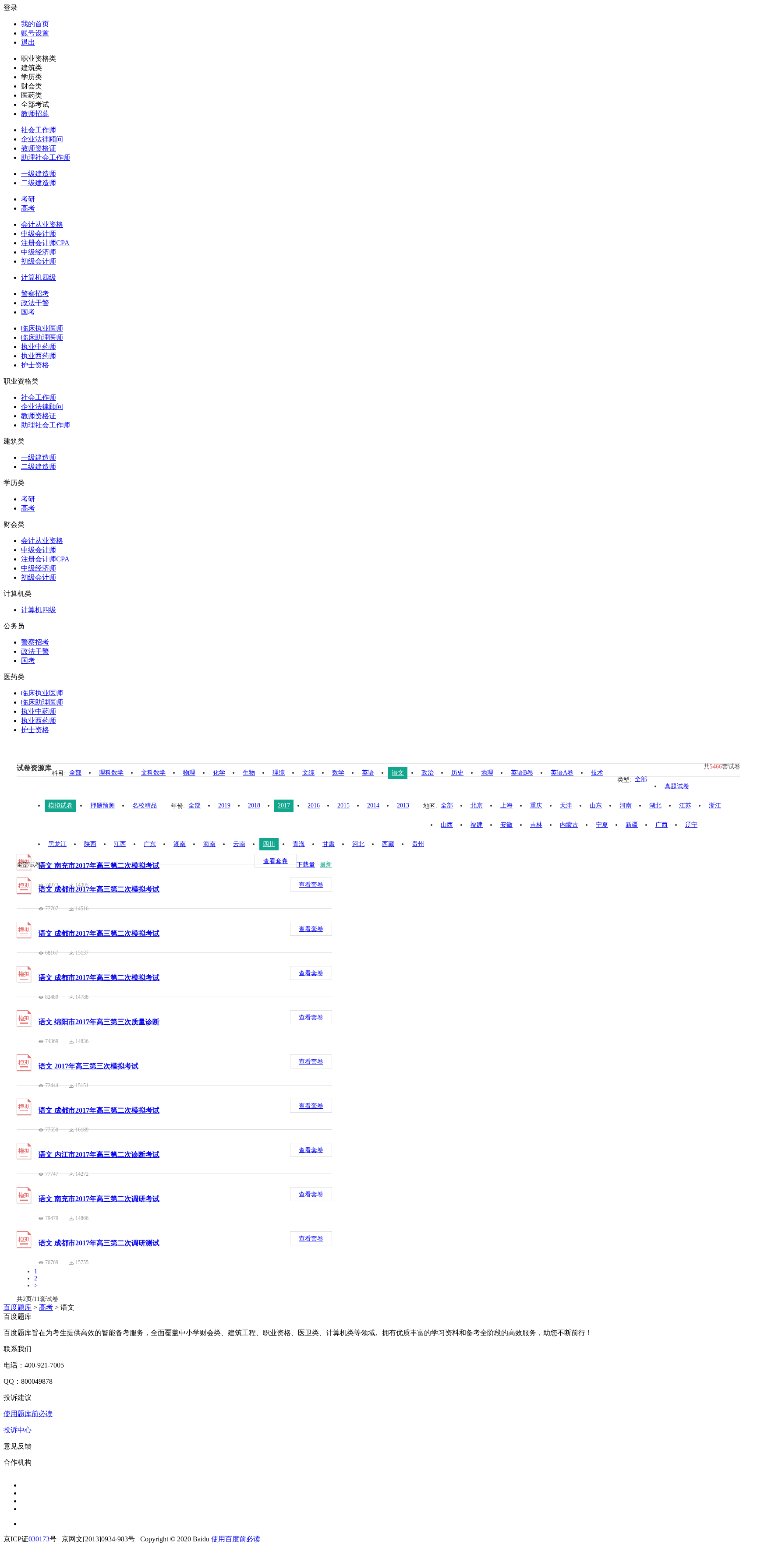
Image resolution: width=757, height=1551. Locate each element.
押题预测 (102, 805)
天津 (566, 805)
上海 (506, 805)
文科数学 (153, 772)
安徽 (506, 824)
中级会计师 (38, 233)
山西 (447, 824)
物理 (189, 772)
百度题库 (18, 1307)
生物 (249, 772)
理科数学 (111, 772)
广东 (150, 844)
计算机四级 (38, 277)
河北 (358, 844)
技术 (597, 772)
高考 (28, 208)
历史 (457, 772)
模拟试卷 (60, 805)
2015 (343, 805)
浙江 (715, 805)
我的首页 (35, 24)
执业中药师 (38, 346)
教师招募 (35, 113)
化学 (219, 772)
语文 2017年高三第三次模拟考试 (88, 1066)
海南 (209, 844)
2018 (254, 805)
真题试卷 (677, 786)
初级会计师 (38, 261)
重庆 (536, 805)
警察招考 (35, 293)
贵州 (418, 844)
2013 (403, 805)
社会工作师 (38, 130)
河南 (625, 805)
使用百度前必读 (235, 1539)
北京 (476, 805)
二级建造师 (38, 183)
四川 (269, 844)
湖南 (179, 844)
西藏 (388, 844)
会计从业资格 (42, 224)
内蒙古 (569, 824)
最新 (326, 864)
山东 (596, 805)
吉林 (536, 824)
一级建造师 (38, 173)
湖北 (655, 805)
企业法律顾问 (42, 139)
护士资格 (35, 365)
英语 (368, 772)
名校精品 (144, 805)
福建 (476, 824)
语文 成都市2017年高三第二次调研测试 (99, 1243)
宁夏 (602, 824)
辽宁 (691, 824)
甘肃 (328, 844)
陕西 (90, 844)
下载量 (306, 864)
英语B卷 (522, 772)
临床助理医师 (42, 337)
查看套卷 (275, 861)
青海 (299, 844)
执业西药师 (38, 356)
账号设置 (35, 33)
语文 (398, 772)
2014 (373, 805)
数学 (338, 772)
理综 (278, 772)
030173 (39, 1539)
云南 (239, 844)
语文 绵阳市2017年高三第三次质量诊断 (99, 1022)
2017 (284, 805)
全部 (75, 772)
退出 (28, 42)
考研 (28, 199)
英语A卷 (562, 772)
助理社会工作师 (45, 157)
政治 (427, 772)
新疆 (632, 824)
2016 (314, 805)
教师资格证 (38, 148)
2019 (224, 805)
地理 (487, 772)
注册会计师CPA (45, 243)
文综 (308, 772)
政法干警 (35, 303)
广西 (661, 824)
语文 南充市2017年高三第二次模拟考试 (99, 865)
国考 (28, 312)
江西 (120, 844)
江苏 (685, 805)
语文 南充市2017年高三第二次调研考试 (99, 1199)
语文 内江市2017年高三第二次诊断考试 (99, 1154)
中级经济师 (38, 252)
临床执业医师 (42, 328)
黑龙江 (57, 844)
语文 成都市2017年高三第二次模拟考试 (99, 889)
